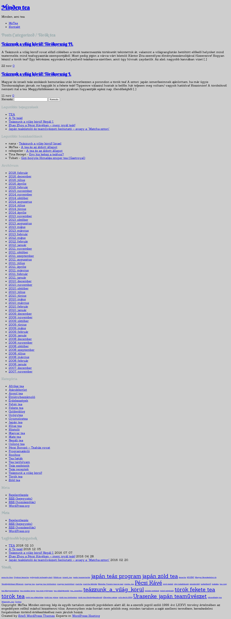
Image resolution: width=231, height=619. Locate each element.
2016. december (20, 176)
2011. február (18, 274)
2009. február (18, 332)
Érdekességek (18, 400)
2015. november (20, 191)
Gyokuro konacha (21, 577)
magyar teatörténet (66, 584)
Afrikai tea (16, 386)
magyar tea (30, 584)
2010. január (18, 310)
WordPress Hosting (86, 616)
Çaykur (18, 601)
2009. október (19, 321)
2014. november (20, 194)
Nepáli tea (16, 440)
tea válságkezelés (61, 590)
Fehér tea (15, 404)
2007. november (20, 371)
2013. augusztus (20, 223)
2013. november (20, 216)
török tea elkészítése (34, 597)
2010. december (20, 281)
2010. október (19, 288)
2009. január (18, 335)
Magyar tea (17, 433)
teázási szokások (152, 590)
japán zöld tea (160, 576)
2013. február (18, 234)
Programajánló (19, 451)
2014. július (17, 205)
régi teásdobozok (181, 584)
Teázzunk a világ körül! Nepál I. (31, 121)
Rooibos (14, 455)
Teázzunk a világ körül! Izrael (40, 143)
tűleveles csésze (110, 597)
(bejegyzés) (20, 498)
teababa (215, 584)
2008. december (20, 339)
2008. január (18, 364)
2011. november (20, 248)
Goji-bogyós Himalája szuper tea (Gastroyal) (53, 158)
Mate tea (15, 437)
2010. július (17, 292)
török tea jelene (51, 597)
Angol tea (16, 393)
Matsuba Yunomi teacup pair (110, 584)
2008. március (19, 357)
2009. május (17, 328)
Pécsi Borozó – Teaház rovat (29, 447)
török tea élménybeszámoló (90, 597)
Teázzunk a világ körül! (25, 473)
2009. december (20, 313)
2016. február (18, 187)
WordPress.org (19, 506)
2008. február (18, 360)
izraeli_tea (67, 577)
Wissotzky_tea (7, 601)
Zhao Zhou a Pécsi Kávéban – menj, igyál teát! (42, 125)
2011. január (17, 277)
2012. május (17, 238)
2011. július (17, 263)
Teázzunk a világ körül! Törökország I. (36, 74)
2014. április (17, 212)
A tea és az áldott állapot (39, 147)
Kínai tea (15, 426)
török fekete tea (195, 589)
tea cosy (223, 584)
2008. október (19, 346)
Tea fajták (16, 458)
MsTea (13, 23)
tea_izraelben (76, 590)
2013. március (19, 230)
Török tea (15, 476)
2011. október (18, 252)
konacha (182, 577)
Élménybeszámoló (22, 397)
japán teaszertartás (81, 577)
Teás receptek (19, 469)
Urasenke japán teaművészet (170, 596)
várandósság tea (215, 597)
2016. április (17, 183)
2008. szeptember (21, 350)
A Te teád (16, 118)
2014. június (17, 209)
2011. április (17, 266)
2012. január (17, 245)
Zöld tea (14, 480)
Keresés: (7, 99)
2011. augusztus (20, 259)
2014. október (18, 198)
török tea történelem (68, 597)
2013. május (17, 227)
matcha (78, 584)
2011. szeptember (21, 256)
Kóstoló (14, 429)
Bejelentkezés (18, 495)
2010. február (18, 306)
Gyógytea (16, 415)
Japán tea (15, 422)
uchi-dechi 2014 (125, 597)
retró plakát (168, 584)
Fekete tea (16, 408)
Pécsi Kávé (148, 582)
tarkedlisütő (206, 584)
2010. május (17, 299)
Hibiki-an (57, 577)
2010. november (20, 285)
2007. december (20, 368)
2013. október (18, 220)
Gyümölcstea (18, 418)
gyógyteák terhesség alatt (41, 577)
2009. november (20, 317)
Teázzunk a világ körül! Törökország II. (37, 44)
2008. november (20, 342)
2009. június (18, 324)
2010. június (17, 295)
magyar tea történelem (46, 584)
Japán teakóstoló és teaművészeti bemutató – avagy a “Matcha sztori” (59, 129)
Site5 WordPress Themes (36, 616)
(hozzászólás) (22, 502)
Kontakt (14, 27)
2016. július (17, 180)
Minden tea (15, 7)
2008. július (17, 353)
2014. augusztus (20, 201)
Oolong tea (17, 444)
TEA (12, 114)
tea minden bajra (27, 590)
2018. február (18, 173)
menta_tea (129, 584)
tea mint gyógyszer (44, 590)
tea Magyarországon (10, 590)
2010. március (19, 303)
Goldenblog (17, 411)
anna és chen (7, 577)
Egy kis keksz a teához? (46, 154)
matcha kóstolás (90, 584)
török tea (13, 596)
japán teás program (116, 576)
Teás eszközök (19, 465)
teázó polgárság (167, 590)
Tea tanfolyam (19, 462)
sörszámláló (195, 584)
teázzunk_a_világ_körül (113, 589)
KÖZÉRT (190, 577)
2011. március (19, 270)
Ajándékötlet (18, 390)
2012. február (18, 241)
